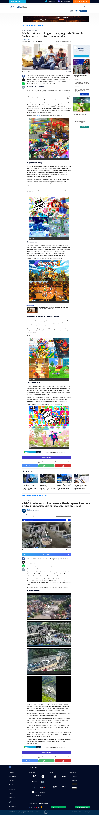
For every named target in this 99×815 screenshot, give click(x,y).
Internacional (24, 10)
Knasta (38, 115)
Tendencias (42, 10)
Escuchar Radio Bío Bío (82, 1)
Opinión (48, 10)
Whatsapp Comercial (59, 807)
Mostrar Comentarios (46, 457)
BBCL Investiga (54, 10)
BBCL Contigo (62, 10)
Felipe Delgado (31, 514)
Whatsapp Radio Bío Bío (83, 807)
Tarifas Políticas (12, 806)
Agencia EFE (29, 509)
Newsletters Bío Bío (52, 1)
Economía (30, 10)
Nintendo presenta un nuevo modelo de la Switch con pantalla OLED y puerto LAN (53, 308)
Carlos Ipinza (27, 39)
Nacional (17, 10)
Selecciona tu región (16, 1)
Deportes (36, 10)
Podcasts (11, 10)
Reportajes (12, 797)
